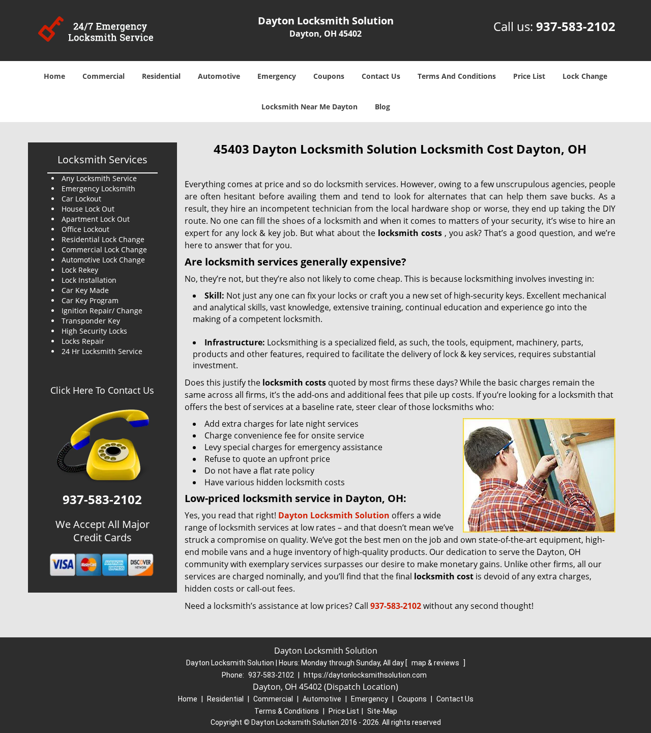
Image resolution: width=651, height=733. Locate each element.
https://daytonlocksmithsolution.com (365, 675)
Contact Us (381, 76)
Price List (529, 76)
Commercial (103, 76)
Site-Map (382, 711)
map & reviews (436, 663)
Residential (161, 76)
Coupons (328, 76)
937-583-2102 (575, 26)
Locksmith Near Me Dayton (309, 106)
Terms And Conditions (457, 76)
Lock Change (585, 76)
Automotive (219, 76)
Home (54, 76)
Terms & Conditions (286, 711)
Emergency (276, 76)
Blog (382, 106)
